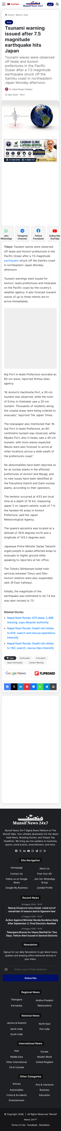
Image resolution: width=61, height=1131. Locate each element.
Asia (26, 14)
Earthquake (25, 658)
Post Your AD (44, 873)
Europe (44, 1051)
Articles (17, 1083)
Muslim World (44, 1056)
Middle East (16, 1056)
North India (17, 1029)
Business (44, 1090)
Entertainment (16, 1100)
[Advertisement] (30, 195)
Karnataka (16, 1005)
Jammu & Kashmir (16, 1023)
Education (44, 1095)
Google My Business (17, 887)
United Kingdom (44, 1062)
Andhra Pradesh (44, 1000)
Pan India (44, 1029)
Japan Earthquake (15, 662)
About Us (44, 868)
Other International (16, 1062)
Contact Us (16, 873)
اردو (50, 4)
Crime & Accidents (16, 1095)
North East (44, 1023)
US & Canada (16, 1067)
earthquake (11, 260)
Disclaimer (44, 1125)
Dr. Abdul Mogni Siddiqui (20, 89)
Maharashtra (45, 1005)
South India (16, 1034)
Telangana (16, 999)
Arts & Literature (45, 1084)
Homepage (17, 867)
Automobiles (16, 1090)
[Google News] (15, 673)
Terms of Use (18, 1125)
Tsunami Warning (36, 662)
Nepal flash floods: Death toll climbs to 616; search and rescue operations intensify (31, 633)
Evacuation (41, 658)
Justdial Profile (45, 887)
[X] (20, 851)
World (19, 14)
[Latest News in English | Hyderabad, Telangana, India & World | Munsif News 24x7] (33, 4)
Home (10, 14)
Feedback (32, 1125)
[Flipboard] (45, 673)
